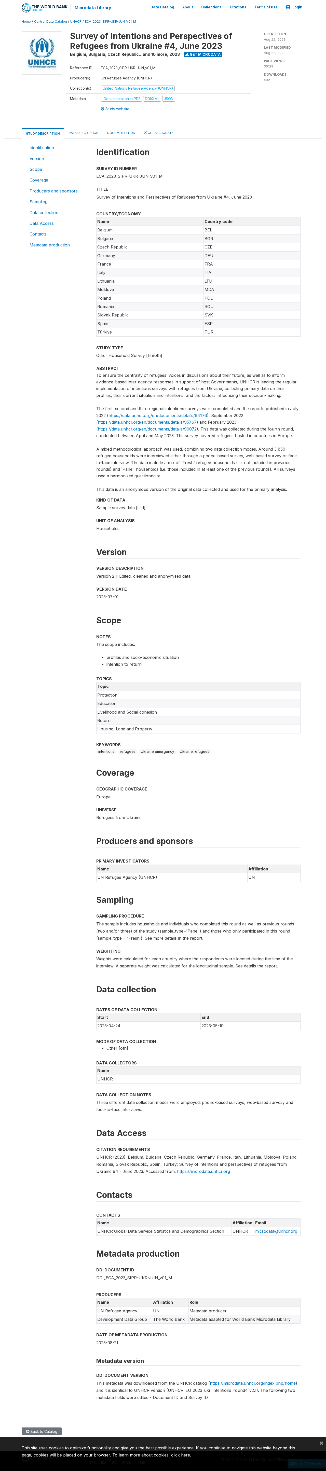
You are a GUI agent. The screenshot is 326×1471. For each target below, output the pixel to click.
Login (297, 7)
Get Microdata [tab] (160, 133)
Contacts (38, 234)
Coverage (39, 180)
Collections (211, 7)
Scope (36, 169)
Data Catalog (162, 7)
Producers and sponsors (54, 190)
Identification (42, 147)
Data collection (44, 212)
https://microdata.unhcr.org (203, 1171)
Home (26, 21)
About (187, 7)
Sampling (38, 201)
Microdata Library (93, 7)
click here (180, 1455)
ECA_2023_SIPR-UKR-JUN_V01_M (110, 21)
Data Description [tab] (84, 133)
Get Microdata (205, 54)
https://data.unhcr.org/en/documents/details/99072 (147, 429)
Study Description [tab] (43, 133)
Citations (238, 7)
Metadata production (50, 244)
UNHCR (76, 21)
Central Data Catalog (50, 21)
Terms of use (266, 7)
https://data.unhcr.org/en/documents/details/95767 (147, 422)
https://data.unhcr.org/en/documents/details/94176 (157, 415)
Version (37, 158)
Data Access (42, 223)
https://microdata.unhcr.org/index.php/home (253, 1383)
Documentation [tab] (121, 133)
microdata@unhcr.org (276, 1231)
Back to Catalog (43, 1431)
